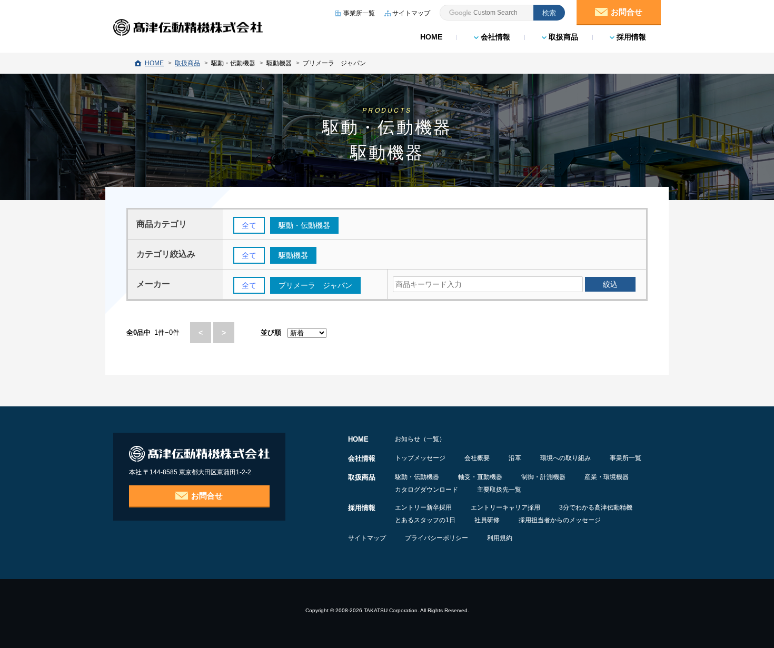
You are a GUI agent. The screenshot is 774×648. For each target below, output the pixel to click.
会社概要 (477, 458)
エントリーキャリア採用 (505, 507)
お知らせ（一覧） (420, 439)
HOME (431, 37)
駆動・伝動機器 (417, 477)
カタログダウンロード (426, 489)
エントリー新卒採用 (423, 507)
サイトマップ (367, 538)
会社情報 (494, 37)
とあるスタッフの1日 (425, 520)
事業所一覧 (625, 458)
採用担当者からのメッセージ (560, 520)
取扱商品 (562, 37)
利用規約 (499, 538)
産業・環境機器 (606, 477)
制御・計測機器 (543, 477)
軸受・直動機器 (480, 477)
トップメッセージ (420, 458)
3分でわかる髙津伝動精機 (595, 507)
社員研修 (487, 520)
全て (249, 225)
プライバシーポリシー (436, 538)
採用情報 (630, 37)
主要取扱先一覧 (499, 489)
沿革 (515, 458)
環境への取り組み (565, 458)
